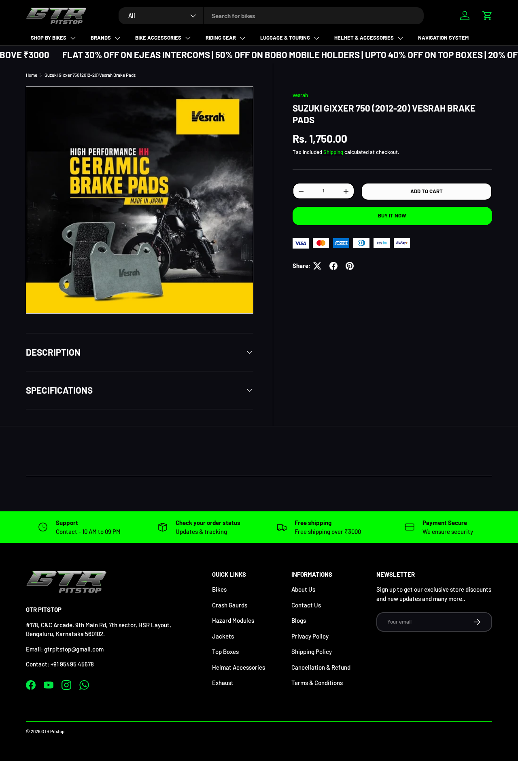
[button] (487, 15)
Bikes (219, 589)
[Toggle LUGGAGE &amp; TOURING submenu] (316, 38)
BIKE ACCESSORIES (158, 37)
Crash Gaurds (229, 605)
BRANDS (101, 37)
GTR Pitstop (52, 731)
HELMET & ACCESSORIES (364, 37)
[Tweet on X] (317, 266)
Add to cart (426, 191)
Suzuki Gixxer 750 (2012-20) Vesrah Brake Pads (90, 75)
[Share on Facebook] (333, 266)
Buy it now (392, 216)
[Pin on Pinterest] (350, 266)
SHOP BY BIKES (48, 37)
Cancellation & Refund (320, 667)
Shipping (333, 152)
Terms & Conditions (317, 682)
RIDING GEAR (221, 37)
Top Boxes (225, 651)
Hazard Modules (233, 620)
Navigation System (443, 37)
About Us (303, 589)
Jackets (223, 636)
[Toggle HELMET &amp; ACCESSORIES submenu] (400, 38)
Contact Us (306, 605)
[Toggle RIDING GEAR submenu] (242, 38)
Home (31, 75)
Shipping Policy (311, 651)
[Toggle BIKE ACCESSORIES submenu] (188, 38)
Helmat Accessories (238, 667)
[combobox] (271, 15)
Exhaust (223, 682)
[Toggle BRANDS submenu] (117, 38)
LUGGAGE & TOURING (285, 37)
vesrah (300, 95)
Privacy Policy (310, 636)
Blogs (298, 620)
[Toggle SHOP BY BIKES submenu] (73, 38)
